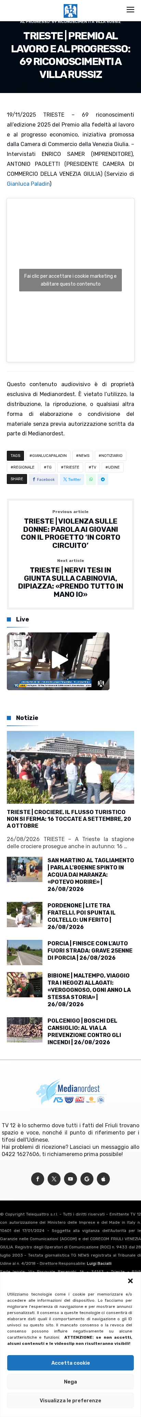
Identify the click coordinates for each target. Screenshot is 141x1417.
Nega (70, 1382)
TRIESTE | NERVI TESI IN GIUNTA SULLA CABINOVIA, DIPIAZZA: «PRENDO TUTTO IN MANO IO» (70, 579)
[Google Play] (86, 1179)
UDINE (114, 467)
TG (49, 467)
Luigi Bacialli (99, 1263)
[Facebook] (37, 1179)
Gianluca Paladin (28, 184)
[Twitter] (54, 1179)
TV (93, 467)
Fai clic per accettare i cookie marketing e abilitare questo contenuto (70, 280)
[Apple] (103, 1179)
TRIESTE (71, 467)
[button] (130, 1280)
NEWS (84, 456)
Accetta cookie (70, 1363)
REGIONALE (24, 467)
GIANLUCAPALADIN (49, 456)
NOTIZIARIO (112, 456)
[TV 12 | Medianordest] (70, 4)
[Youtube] (70, 1179)
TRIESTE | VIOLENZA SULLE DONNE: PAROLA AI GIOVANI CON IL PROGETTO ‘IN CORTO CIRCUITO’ (70, 530)
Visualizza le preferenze (70, 1401)
